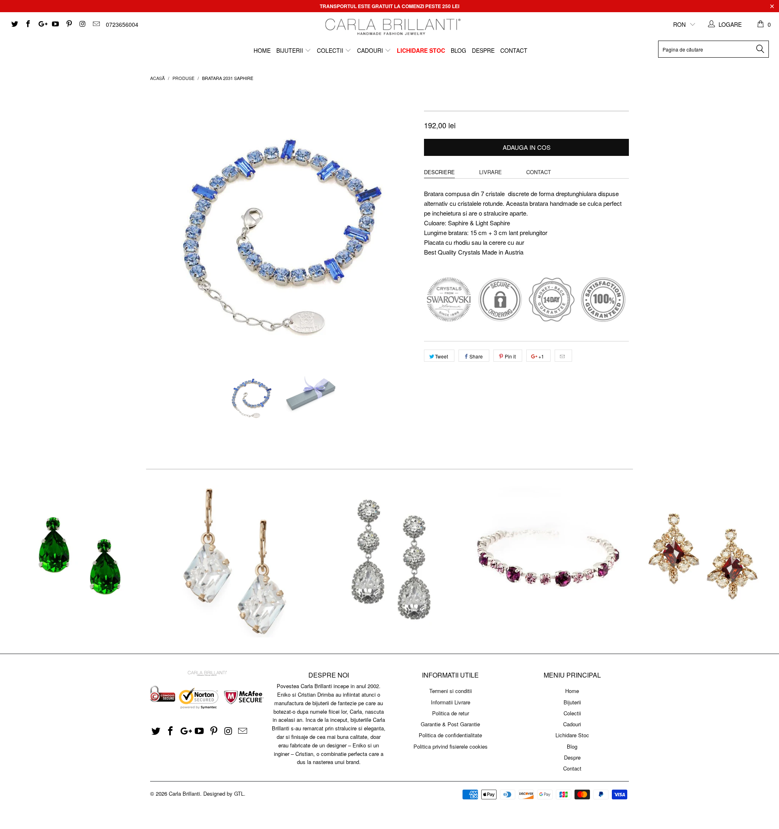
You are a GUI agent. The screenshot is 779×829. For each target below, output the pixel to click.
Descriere (439, 172)
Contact (513, 50)
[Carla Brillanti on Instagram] (82, 24)
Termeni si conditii (450, 691)
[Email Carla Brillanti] (96, 24)
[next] (401, 224)
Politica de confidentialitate (450, 735)
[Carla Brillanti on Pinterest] (69, 24)
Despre (483, 50)
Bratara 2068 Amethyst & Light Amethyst (545, 561)
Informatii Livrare (450, 702)
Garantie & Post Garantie (450, 724)
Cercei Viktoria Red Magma (701, 561)
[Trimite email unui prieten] (563, 356)
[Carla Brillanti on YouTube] (55, 24)
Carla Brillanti (184, 793)
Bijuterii (290, 50)
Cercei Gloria (234, 561)
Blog (458, 50)
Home (262, 50)
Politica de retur (450, 713)
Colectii (331, 50)
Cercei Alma (78, 561)
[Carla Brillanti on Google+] (41, 24)
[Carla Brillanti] (391, 26)
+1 (540, 356)
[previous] (164, 224)
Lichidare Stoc (421, 50)
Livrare (490, 172)
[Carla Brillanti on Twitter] (14, 24)
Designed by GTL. (224, 793)
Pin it (510, 356)
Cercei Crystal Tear (389, 561)
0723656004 (122, 24)
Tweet (441, 356)
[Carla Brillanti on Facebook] (28, 24)
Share (476, 356)
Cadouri (371, 50)
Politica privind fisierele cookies (450, 746)
